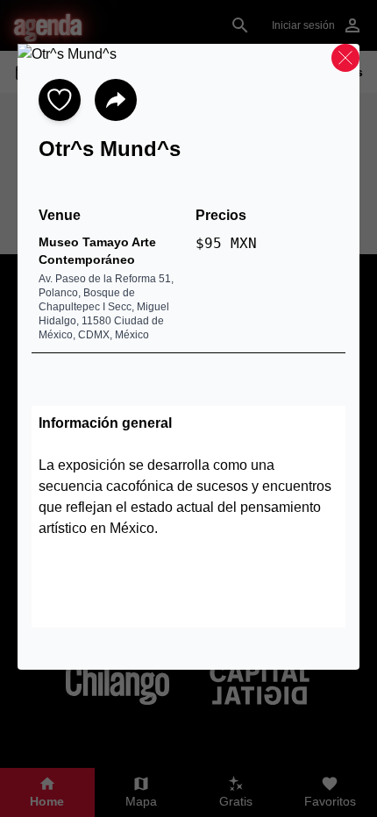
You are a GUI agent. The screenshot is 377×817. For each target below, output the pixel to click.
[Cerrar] (345, 58)
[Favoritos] (60, 100)
